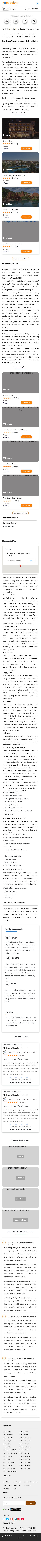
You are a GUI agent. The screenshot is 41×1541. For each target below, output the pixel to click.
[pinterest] (22, 1519)
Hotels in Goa (24, 1431)
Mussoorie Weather (8, 37)
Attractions (27, 1485)
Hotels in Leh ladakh (9, 1462)
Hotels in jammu (7, 1465)
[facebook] (4, 1519)
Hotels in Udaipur (25, 1456)
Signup (14, 9)
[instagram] (18, 1519)
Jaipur (20, 1156)
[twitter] (7, 1519)
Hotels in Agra (7, 1444)
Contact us (17, 1482)
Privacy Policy (7, 1485)
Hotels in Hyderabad (9, 1441)
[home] (11, 3)
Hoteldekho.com (17, 1536)
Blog (15, 1489)
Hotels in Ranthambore (10, 1471)
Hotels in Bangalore (26, 1438)
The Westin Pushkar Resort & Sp (15, 175)
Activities (6, 1489)
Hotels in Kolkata (8, 1435)
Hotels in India (7, 1431)
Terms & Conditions (30, 1482)
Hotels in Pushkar (25, 1459)
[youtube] (11, 1519)
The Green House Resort (12, 244)
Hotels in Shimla (24, 1453)
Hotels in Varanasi (8, 1459)
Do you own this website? (13, 561)
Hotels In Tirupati (25, 1441)
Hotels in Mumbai (8, 1438)
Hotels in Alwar (24, 1444)
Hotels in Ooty (24, 1450)
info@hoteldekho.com (28, 1531)
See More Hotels (20, 259)
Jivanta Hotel (7, 141)
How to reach (14, 34)
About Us (6, 1482)
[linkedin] (15, 1519)
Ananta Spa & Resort (10, 209)
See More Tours (20, 513)
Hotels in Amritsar (25, 1465)
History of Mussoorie (28, 34)
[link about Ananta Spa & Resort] (20, 197)
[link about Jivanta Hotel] (20, 128)
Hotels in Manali (7, 1456)
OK (31, 561)
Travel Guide (21, 29)
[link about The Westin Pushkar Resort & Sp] (20, 162)
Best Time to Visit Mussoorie (26, 37)
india (13, 29)
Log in (6, 9)
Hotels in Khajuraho (25, 1468)
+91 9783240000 (33, 9)
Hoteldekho (6, 29)
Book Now (26, 148)
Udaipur (20, 1178)
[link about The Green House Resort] (20, 231)
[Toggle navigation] (37, 3)
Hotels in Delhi (24, 1435)
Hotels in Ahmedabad (9, 1450)
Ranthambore (20, 1220)
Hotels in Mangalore (9, 1468)
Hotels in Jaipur (7, 1447)
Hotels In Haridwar (25, 1462)
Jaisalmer (20, 1199)
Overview (5, 34)
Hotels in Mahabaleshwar (10, 1453)
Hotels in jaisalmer (25, 1447)
